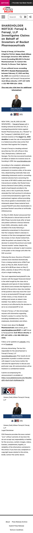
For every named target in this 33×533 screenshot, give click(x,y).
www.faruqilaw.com (24, 161)
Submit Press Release (16, 526)
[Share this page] (30, 17)
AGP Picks (5, 3)
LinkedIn (22, 342)
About (8, 522)
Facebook (9, 344)
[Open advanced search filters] (25, 17)
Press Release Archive (19, 522)
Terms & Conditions (16, 530)
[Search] (21, 17)
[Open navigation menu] (3, 17)
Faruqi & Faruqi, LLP (20, 124)
